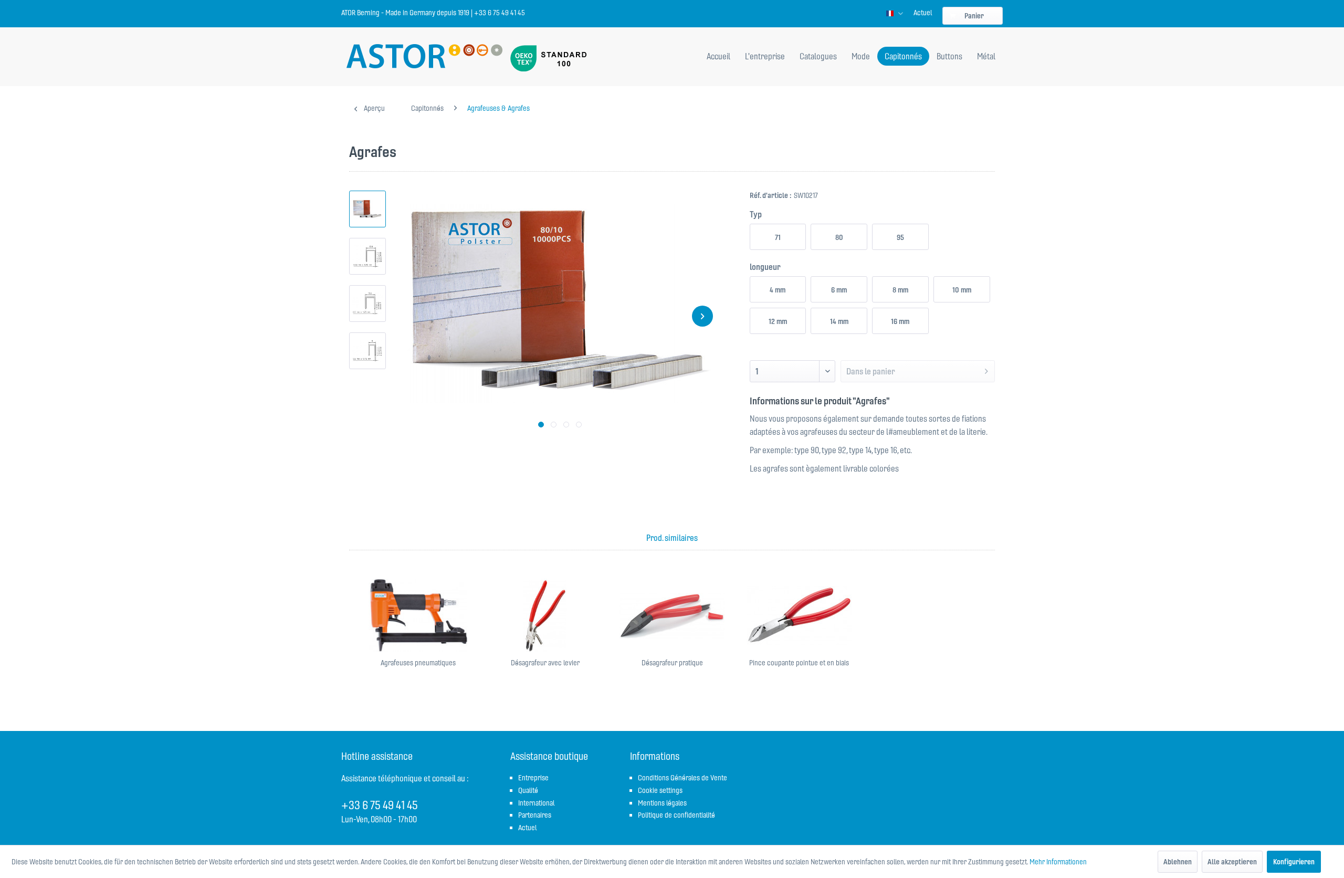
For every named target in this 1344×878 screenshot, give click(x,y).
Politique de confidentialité (676, 815)
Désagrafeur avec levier (545, 662)
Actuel (923, 12)
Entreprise (533, 777)
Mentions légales (662, 803)
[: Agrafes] (367, 209)
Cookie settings (660, 790)
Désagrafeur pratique (672, 662)
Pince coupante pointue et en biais (799, 662)
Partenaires (534, 815)
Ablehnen (1177, 861)
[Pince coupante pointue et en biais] (799, 615)
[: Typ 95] (367, 303)
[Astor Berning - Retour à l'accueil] (424, 57)
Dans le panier (870, 371)
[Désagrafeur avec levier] (545, 615)
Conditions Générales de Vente (682, 777)
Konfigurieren (1294, 861)
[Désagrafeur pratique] (672, 615)
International (536, 803)
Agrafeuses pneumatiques (418, 662)
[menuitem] (923, 12)
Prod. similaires (672, 537)
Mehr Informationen (1058, 861)
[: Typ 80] (367, 256)
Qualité (528, 790)
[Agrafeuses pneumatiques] (418, 615)
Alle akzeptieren (1232, 861)
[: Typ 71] (367, 350)
